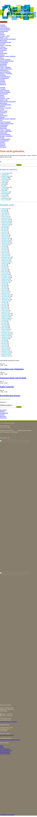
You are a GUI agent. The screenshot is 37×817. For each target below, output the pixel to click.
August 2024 (4, 244)
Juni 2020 (4, 323)
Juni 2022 (4, 285)
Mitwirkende (3, 40)
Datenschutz (3, 418)
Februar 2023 (5, 273)
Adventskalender (5, 173)
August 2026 (4, 208)
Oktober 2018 (5, 354)
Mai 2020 (4, 324)
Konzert (3, 188)
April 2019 (4, 345)
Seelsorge (2, 43)
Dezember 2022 (5, 276)
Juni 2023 (4, 266)
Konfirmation (3, 53)
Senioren (2, 34)
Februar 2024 (5, 254)
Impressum (3, 416)
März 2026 (4, 215)
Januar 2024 (4, 255)
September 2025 (5, 224)
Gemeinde (3, 26)
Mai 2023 (4, 268)
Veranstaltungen (4, 78)
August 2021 (4, 301)
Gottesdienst (3, 50)
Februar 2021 (5, 310)
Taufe (1, 51)
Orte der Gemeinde (5, 59)
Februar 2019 (5, 348)
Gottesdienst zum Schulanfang (12, 369)
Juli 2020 (3, 321)
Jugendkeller (3, 64)
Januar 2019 (4, 349)
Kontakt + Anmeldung (6, 73)
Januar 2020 (4, 330)
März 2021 (4, 309)
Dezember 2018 (5, 351)
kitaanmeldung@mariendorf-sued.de (10, 740)
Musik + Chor (4, 37)
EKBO (2, 747)
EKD (1, 745)
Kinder (3, 184)
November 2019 (5, 334)
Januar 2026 (4, 218)
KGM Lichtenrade (5, 753)
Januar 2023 (4, 274)
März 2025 (4, 233)
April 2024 (4, 251)
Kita (2, 185)
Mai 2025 (4, 230)
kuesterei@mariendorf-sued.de (8, 721)
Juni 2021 (4, 304)
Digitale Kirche (5, 176)
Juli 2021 (3, 302)
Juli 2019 (3, 340)
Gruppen (3, 181)
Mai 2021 (4, 305)
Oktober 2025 (5, 222)
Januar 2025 (4, 236)
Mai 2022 (4, 287)
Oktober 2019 (5, 335)
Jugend (2, 33)
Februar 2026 (5, 216)
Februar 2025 (5, 235)
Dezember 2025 (5, 219)
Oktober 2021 (5, 298)
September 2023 (5, 262)
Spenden (2, 411)
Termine (2, 75)
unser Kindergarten (5, 72)
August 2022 (4, 282)
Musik (3, 190)
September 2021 (5, 299)
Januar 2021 (4, 312)
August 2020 (4, 320)
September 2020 (5, 318)
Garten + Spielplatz (5, 67)
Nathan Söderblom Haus (6, 61)
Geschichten (4, 179)
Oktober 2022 (5, 279)
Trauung (2, 54)
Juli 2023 (3, 265)
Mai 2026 (4, 211)
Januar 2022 (4, 293)
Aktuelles (2, 25)
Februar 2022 (5, 291)
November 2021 (5, 296)
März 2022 (4, 290)
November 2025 (5, 221)
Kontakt (2, 414)
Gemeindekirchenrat (5, 42)
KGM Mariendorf (5, 749)
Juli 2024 (3, 246)
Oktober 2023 (5, 260)
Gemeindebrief (4, 413)
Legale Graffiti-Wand (6, 69)
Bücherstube (3, 65)
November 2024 (5, 240)
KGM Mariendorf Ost (6, 750)
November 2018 (5, 352)
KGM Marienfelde (5, 752)
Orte (1, 58)
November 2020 (5, 315)
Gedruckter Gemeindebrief (7, 815)
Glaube (2, 47)
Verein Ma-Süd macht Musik (8, 39)
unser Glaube (3, 48)
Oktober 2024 (5, 241)
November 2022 (5, 277)
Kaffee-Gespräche (7, 387)
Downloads (3, 410)
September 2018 (5, 356)
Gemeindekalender (5, 76)
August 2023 (4, 263)
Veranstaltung (5, 198)
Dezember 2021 (5, 294)
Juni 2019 (4, 341)
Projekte (3, 195)
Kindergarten (3, 70)
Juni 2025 (4, 229)
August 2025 (4, 226)
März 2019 (4, 346)
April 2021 (4, 307)
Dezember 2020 (5, 313)
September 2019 (5, 337)
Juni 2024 (4, 247)
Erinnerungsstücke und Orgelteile (13, 378)
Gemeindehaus (4, 62)
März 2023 (4, 271)
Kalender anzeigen (5, 399)
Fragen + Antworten (5, 45)
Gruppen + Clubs (4, 36)
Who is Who (4, 199)
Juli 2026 (3, 210)
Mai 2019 (4, 343)
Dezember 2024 (5, 238)
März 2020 (4, 327)
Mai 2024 (4, 249)
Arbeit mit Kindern (5, 29)
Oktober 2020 (5, 316)
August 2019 (4, 338)
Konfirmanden (4, 31)
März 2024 (4, 252)
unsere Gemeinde (4, 28)
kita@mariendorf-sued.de (7, 735)
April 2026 (4, 213)
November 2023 (5, 258)
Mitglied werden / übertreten (7, 56)
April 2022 (4, 288)
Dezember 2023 (5, 257)
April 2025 (4, 232)
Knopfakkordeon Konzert (10, 395)
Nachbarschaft (5, 192)
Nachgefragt (4, 193)
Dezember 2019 (5, 332)
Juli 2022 (3, 283)
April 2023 (4, 269)
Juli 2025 (3, 227)
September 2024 (5, 243)
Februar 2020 (5, 329)
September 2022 (5, 280)
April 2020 (4, 326)
